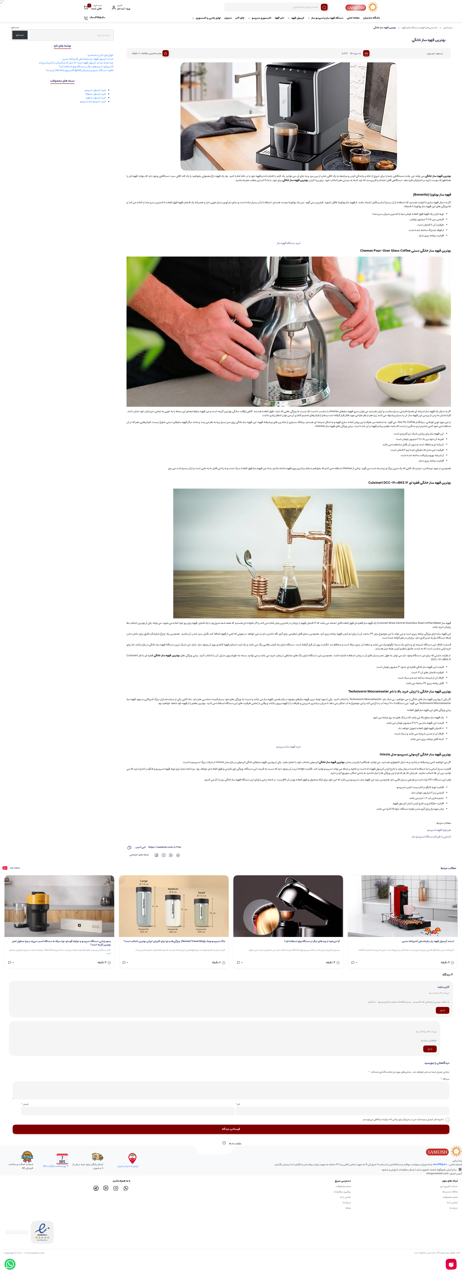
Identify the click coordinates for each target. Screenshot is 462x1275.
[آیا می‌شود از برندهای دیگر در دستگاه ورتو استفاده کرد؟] (288, 906)
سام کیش (448, 28)
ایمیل (25, 1104)
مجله (348, 1208)
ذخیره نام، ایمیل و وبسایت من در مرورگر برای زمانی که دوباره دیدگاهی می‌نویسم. (403, 1119)
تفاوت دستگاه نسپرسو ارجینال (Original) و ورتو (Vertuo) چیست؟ (79, 70)
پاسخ (442, 1010)
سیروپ (228, 18)
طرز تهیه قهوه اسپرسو (439, 830)
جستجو (15, 27)
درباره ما (454, 1208)
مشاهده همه (15, 868)
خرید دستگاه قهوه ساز (288, 243)
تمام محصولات (450, 1197)
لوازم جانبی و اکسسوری (208, 18)
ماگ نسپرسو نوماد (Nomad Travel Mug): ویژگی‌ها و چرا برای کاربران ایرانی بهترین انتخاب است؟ (174, 941)
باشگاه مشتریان (371, 18)
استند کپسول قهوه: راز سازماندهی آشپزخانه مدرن (87, 59)
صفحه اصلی (353, 18)
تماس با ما (452, 1202)
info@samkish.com (437, 1173)
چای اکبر (240, 18)
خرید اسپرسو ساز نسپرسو (93, 101)
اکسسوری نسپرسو (261, 18)
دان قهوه (279, 18)
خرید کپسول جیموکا (96, 94)
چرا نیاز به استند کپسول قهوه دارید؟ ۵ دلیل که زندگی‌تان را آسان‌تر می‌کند (76, 63)
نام (237, 1104)
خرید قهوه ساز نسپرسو (288, 746)
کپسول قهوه (297, 18)
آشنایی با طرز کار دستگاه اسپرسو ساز (431, 836)
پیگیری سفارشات (342, 1192)
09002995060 (440, 1164)
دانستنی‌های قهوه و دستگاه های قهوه (419, 28)
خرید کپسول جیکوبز (96, 98)
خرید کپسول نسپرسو (95, 90)
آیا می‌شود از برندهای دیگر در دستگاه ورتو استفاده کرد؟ (86, 66)
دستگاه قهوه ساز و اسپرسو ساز (327, 18)
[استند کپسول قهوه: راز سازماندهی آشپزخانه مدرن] (402, 906)
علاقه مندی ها (450, 1192)
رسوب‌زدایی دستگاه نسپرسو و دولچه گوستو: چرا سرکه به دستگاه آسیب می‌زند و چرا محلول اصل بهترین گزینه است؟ (61, 943)
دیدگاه (445, 1079)
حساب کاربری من (449, 1186)
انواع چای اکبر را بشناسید (100, 55)
